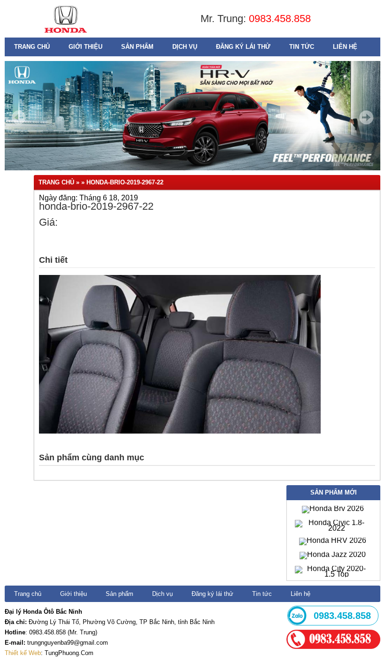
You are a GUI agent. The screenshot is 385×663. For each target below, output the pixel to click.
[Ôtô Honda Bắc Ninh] (65, 35)
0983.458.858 (280, 18)
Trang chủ (32, 46)
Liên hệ (345, 46)
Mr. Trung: (224, 18)
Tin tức (301, 46)
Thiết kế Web (23, 652)
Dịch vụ (184, 46)
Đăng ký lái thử (243, 46)
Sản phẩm (137, 46)
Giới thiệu (85, 46)
